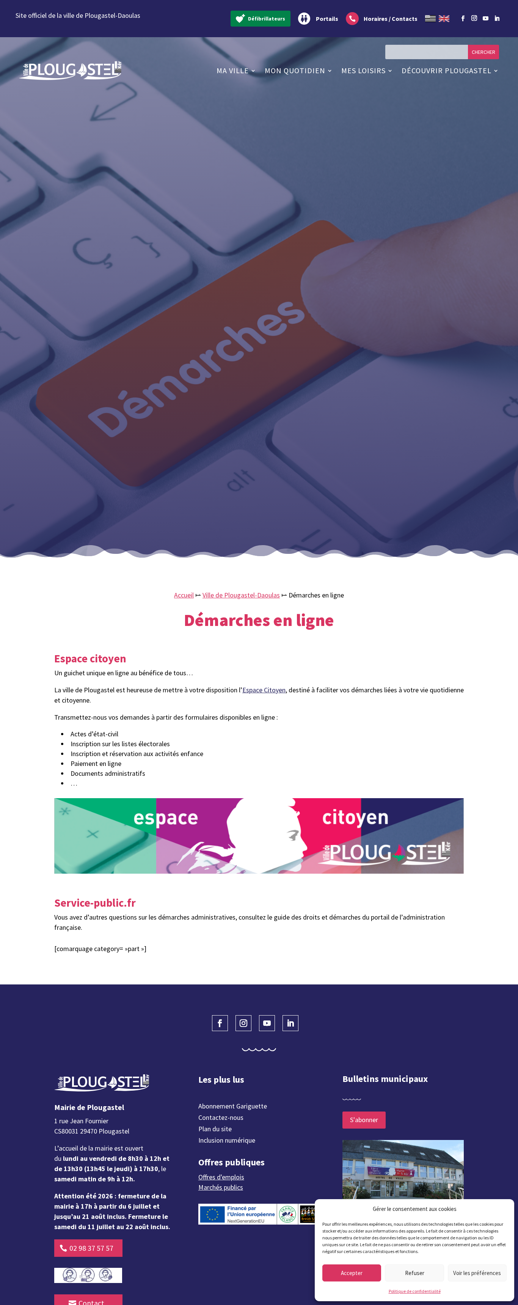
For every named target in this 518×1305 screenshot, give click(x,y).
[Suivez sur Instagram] (474, 17)
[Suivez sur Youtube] (485, 18)
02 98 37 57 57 (91, 1248)
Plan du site (215, 1129)
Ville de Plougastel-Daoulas (241, 595)
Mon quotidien (295, 70)
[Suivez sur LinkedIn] (496, 18)
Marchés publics (220, 1187)
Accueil (184, 595)
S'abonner (364, 1119)
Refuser (414, 1273)
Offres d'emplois (221, 1177)
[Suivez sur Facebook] (462, 18)
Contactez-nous (220, 1118)
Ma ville (233, 70)
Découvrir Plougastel (446, 70)
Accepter (352, 1273)
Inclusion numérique (226, 1141)
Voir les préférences (477, 1273)
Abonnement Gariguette (232, 1107)
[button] (503, 1209)
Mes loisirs (363, 70)
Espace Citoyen (264, 690)
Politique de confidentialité (415, 1291)
